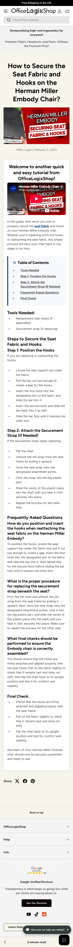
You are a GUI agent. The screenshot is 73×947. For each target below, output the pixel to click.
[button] (67, 11)
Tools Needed (29, 270)
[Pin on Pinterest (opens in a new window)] (33, 781)
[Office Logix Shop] (33, 11)
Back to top (36, 812)
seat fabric (41, 226)
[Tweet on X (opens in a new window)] (17, 781)
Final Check (28, 298)
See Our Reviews (36, 903)
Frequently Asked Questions (39, 292)
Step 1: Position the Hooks (38, 276)
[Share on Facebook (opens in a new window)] (25, 781)
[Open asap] (64, 940)
